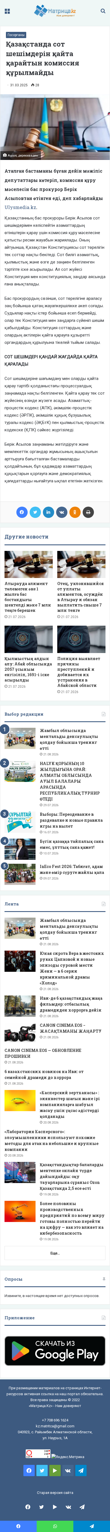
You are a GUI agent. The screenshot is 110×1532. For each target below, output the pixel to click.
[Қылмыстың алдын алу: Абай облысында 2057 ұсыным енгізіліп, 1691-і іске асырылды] (29, 639)
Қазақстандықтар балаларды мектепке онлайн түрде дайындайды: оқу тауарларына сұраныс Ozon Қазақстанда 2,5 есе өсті (72, 1176)
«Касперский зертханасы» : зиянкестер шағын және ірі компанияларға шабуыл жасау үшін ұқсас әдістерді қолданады (70, 1104)
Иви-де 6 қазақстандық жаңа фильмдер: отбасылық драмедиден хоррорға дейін (71, 1004)
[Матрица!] (55, 11)
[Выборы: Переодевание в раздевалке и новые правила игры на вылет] (20, 822)
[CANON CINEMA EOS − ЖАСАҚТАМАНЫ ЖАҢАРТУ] (20, 1033)
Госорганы (16, 35)
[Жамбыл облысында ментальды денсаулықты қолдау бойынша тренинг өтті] (20, 738)
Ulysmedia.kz (20, 207)
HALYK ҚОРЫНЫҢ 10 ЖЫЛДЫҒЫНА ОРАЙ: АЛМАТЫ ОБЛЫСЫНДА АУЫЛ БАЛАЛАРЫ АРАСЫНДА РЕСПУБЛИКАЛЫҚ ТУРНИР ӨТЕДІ (70, 781)
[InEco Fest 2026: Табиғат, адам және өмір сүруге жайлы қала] (20, 874)
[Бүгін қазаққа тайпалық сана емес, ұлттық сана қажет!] (20, 849)
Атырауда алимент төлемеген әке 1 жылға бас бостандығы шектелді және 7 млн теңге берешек (28, 597)
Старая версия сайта (55, 1493)
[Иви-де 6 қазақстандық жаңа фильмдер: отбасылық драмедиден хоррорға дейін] (20, 1006)
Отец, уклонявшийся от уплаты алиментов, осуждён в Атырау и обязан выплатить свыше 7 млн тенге (80, 597)
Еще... (55, 1253)
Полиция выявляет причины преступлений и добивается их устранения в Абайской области (78, 672)
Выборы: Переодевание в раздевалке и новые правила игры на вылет (71, 820)
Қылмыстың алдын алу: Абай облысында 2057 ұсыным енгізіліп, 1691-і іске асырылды (28, 669)
